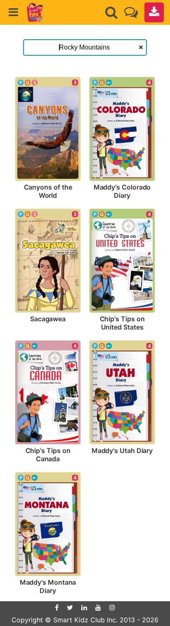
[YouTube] (98, 607)
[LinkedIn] (84, 607)
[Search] (111, 12)
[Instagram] (112, 607)
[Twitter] (70, 607)
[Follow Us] (131, 12)
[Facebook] (57, 607)
